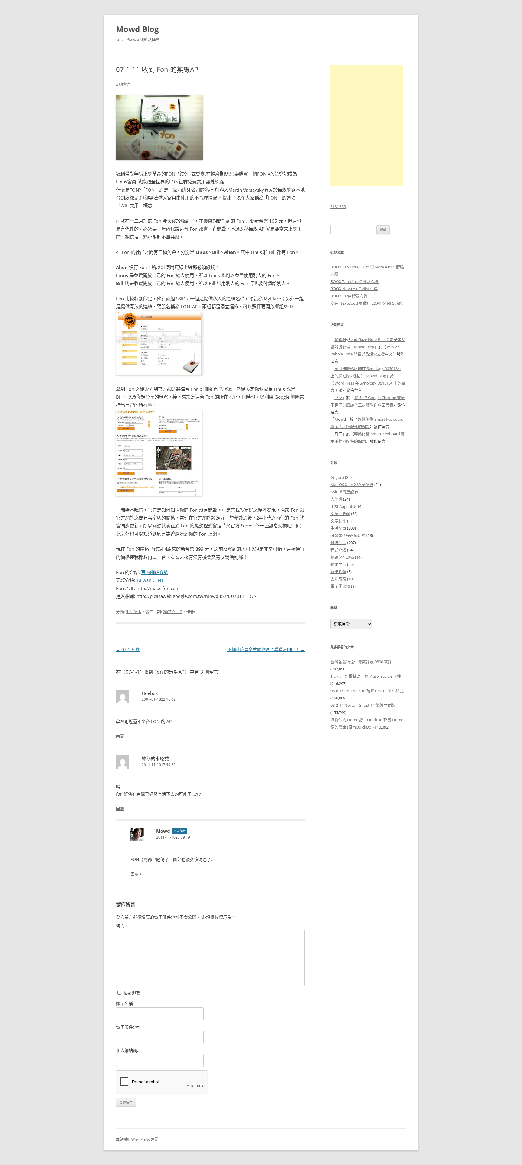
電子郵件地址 (128, 1027)
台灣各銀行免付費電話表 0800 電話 (361, 661)
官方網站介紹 (154, 572)
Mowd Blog (137, 29)
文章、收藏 (340, 513)
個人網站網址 (128, 1050)
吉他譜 (336, 499)
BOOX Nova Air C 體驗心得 (354, 288)
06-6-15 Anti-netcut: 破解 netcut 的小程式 (367, 690)
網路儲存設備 (342, 557)
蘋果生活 (338, 564)
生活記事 (133, 611)
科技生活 (338, 542)
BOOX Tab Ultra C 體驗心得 (354, 281)
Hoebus (150, 693)
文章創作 (338, 521)
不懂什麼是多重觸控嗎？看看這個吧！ (266, 649)
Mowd (163, 831)
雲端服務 (338, 579)
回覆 (120, 736)
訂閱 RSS (338, 206)
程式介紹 (338, 550)
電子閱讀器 (340, 586)
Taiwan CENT (150, 580)
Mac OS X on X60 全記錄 (351, 484)
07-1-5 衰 (128, 649)
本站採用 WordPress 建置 (137, 1139)
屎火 (338, 397)
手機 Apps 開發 (343, 506)
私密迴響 (131, 993)
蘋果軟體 (338, 571)
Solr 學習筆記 (342, 492)
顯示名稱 (124, 1003)
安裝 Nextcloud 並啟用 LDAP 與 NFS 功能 (366, 303)
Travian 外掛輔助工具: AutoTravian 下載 (365, 676)
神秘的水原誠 (155, 758)
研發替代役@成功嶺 (348, 535)
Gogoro (337, 477)
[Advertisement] (368, 835)
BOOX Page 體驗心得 (349, 296)
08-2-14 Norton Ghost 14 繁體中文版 (362, 705)
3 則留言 (123, 84)
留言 (122, 926)
